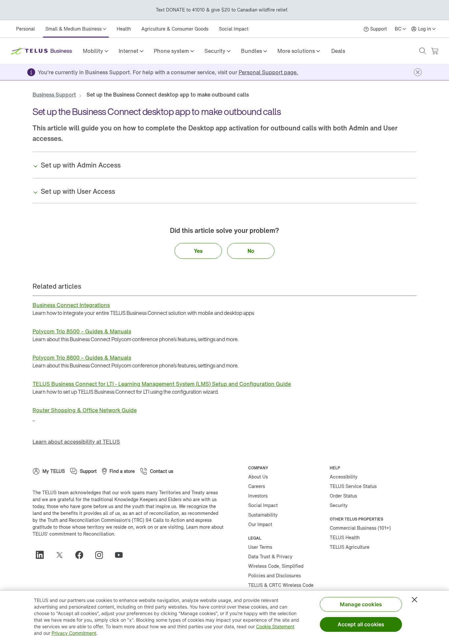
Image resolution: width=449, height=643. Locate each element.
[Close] (414, 599)
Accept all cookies (361, 624)
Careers (256, 486)
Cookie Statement (275, 626)
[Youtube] (121, 555)
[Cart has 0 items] (434, 51)
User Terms (260, 546)
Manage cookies (361, 604)
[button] (95, 51)
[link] (338, 51)
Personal (25, 28)
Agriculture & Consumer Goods (174, 28)
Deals (338, 51)
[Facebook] (82, 555)
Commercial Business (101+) (360, 527)
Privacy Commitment (74, 633)
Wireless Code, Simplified (275, 566)
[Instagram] (101, 555)
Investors (258, 495)
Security (339, 505)
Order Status (343, 495)
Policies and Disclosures (274, 575)
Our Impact (260, 524)
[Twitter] (62, 555)
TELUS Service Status (353, 486)
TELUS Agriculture (349, 546)
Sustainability (263, 514)
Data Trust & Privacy (270, 556)
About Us (258, 476)
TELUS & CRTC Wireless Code (281, 585)
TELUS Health (345, 537)
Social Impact (233, 28)
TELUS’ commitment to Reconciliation (73, 533)
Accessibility (344, 476)
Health (124, 28)
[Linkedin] (42, 555)
